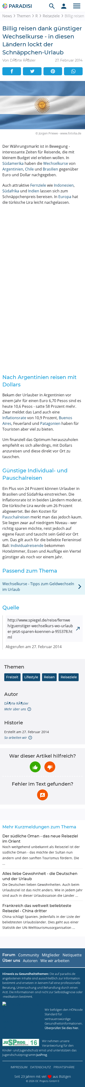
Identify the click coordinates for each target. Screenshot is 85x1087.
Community (28, 955)
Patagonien (50, 423)
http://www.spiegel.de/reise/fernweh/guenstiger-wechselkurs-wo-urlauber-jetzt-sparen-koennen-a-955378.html (40, 628)
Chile (29, 169)
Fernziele (38, 185)
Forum (8, 955)
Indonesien (64, 185)
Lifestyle (31, 677)
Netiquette (72, 955)
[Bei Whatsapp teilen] (73, 71)
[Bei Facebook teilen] (11, 71)
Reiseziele (51, 16)
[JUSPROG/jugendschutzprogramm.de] (20, 1042)
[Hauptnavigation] (77, 6)
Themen (23, 16)
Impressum (19, 1067)
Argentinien (12, 169)
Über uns (11, 960)
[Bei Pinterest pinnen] (52, 71)
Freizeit (12, 677)
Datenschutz (40, 1067)
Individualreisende (27, 545)
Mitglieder (51, 955)
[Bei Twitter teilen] (32, 71)
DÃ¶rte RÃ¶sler (16, 703)
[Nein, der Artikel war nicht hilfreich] (49, 766)
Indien (33, 191)
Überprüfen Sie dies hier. (62, 1028)
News (7, 16)
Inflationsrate (14, 417)
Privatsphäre (64, 1067)
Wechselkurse (55, 163)
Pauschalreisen (16, 517)
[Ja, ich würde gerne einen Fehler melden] (42, 794)
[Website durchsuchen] (52, 6)
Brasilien (50, 169)
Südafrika (10, 191)
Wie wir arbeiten (54, 960)
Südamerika (13, 163)
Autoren (30, 960)
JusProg (41, 1055)
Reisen (49, 677)
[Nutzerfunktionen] (64, 6)
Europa (64, 196)
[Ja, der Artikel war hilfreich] (35, 766)
